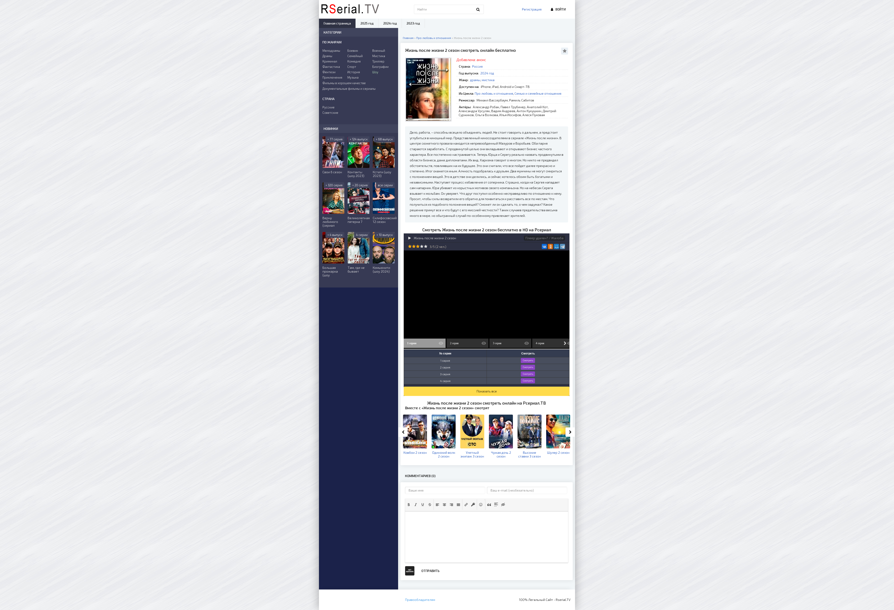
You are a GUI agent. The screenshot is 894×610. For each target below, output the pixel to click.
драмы (475, 80)
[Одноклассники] (550, 246)
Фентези (328, 72)
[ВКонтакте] (544, 246)
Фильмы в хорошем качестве (344, 83)
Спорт (351, 67)
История (353, 72)
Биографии (380, 67)
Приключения (332, 77)
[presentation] (409, 504)
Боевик (352, 50)
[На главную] (350, 9)
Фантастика (331, 67)
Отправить (430, 571)
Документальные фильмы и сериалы (349, 88)
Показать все (487, 391)
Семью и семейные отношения (538, 93)
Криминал (329, 61)
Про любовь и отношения (494, 93)
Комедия (354, 61)
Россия (477, 66)
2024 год (487, 73)
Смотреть (528, 360)
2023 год (413, 23)
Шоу (375, 72)
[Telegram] (562, 246)
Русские (328, 107)
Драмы (327, 56)
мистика (488, 80)
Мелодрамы (331, 50)
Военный (378, 50)
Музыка (353, 77)
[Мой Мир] (556, 246)
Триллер (378, 61)
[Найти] (478, 9)
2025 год (367, 23)
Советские (330, 112)
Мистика (378, 56)
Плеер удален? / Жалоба (544, 238)
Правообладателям (420, 600)
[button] (409, 504)
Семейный (355, 56)
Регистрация (532, 9)
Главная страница (337, 23)
